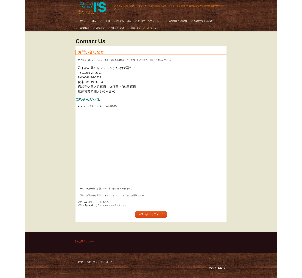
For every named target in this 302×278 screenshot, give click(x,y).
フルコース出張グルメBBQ (117, 20)
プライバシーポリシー (104, 262)
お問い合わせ (84, 262)
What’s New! (117, 27)
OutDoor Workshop (177, 20)
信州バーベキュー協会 (150, 20)
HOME (82, 20)
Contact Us (152, 27)
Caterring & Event (203, 20)
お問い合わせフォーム (151, 214)
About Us (135, 27)
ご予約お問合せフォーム (84, 241)
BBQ (94, 20)
